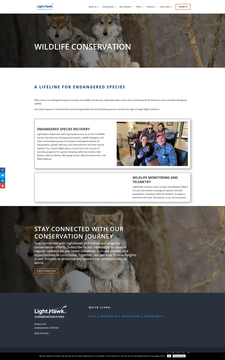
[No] (221, 356)
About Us (93, 6)
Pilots (138, 6)
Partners (150, 6)
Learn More (165, 6)
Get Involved (125, 6)
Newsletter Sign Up (153, 316)
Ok (169, 356)
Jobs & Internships (131, 316)
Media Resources (109, 316)
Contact (92, 316)
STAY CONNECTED (46, 271)
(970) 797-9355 (41, 333)
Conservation (108, 6)
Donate (183, 6)
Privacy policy (179, 356)
